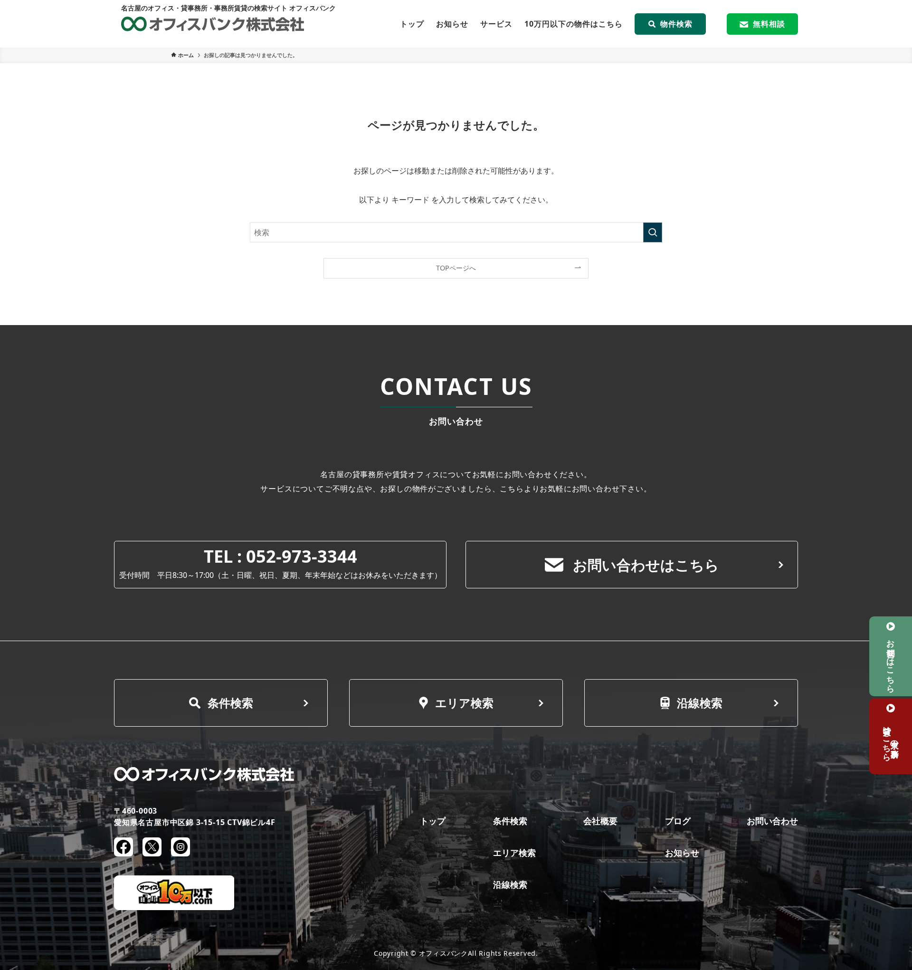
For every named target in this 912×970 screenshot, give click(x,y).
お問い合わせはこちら (646, 565)
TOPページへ (456, 267)
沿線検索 (699, 703)
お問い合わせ (772, 820)
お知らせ (452, 24)
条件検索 (230, 703)
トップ (412, 24)
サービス (496, 24)
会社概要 (600, 820)
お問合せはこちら (890, 661)
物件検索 (676, 24)
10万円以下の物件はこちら (573, 24)
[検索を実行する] (652, 232)
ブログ (678, 820)
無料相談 (769, 24)
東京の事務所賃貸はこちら (891, 739)
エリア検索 (464, 703)
